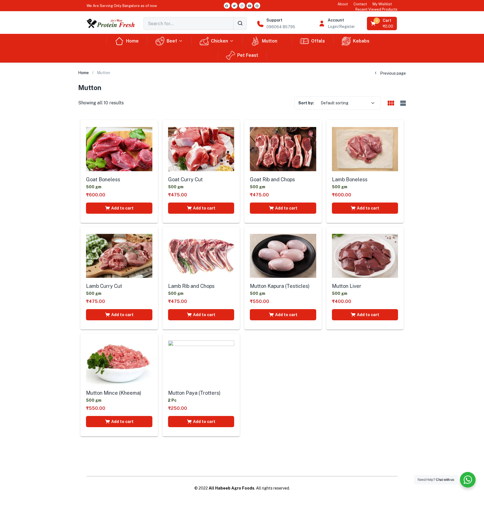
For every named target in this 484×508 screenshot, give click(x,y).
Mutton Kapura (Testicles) (280, 286)
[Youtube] (249, 6)
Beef (172, 41)
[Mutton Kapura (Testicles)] (283, 256)
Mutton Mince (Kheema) (113, 393)
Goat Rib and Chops (272, 179)
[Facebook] (227, 6)
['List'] (402, 103)
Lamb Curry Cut (104, 286)
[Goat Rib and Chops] (283, 149)
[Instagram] (242, 6)
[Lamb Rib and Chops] (201, 256)
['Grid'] (390, 103)
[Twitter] (234, 6)
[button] (122, 6)
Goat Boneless (103, 179)
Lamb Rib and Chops (191, 286)
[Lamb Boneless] (365, 149)
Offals (318, 41)
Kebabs (361, 41)
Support (274, 20)
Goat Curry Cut (185, 179)
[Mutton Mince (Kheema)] (119, 362)
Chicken (219, 41)
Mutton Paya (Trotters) (194, 393)
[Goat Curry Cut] (201, 149)
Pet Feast (247, 55)
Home (132, 41)
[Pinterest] (257, 6)
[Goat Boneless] (119, 149)
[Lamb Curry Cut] (119, 256)
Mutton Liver (346, 286)
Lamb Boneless (349, 179)
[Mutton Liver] (365, 256)
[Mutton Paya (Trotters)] (201, 362)
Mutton (269, 41)
